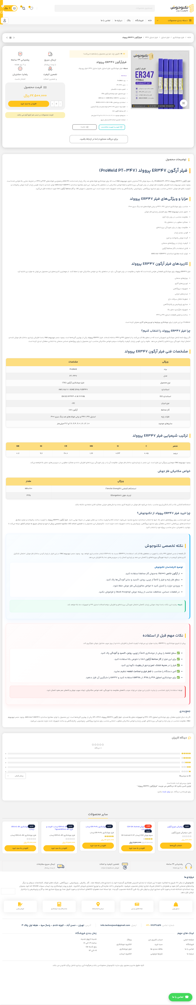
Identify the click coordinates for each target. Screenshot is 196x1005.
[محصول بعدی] (7, 38)
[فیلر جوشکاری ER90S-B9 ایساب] (59, 828)
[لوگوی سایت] (182, 8)
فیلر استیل (165, 37)
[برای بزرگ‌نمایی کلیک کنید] (183, 103)
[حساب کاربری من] (4, 20)
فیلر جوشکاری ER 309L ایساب (102, 832)
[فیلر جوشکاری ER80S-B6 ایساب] (20, 828)
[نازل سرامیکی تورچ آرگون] (176, 827)
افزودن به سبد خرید (29, 103)
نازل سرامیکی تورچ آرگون (181, 832)
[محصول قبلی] (14, 38)
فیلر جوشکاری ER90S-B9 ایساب (62, 835)
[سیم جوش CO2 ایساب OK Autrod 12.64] (137, 828)
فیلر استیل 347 (151, 37)
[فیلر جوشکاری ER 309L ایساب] (98, 827)
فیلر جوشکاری (178, 37)
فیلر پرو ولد (83, 68)
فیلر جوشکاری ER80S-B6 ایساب (23, 835)
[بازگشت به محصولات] (10, 38)
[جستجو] (1, 12)
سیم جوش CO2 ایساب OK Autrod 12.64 (137, 835)
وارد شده (166, 791)
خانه (189, 37)
